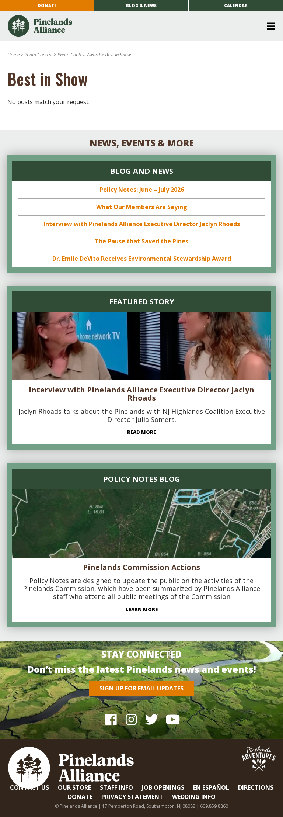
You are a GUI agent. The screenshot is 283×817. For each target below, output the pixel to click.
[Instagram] (131, 719)
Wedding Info (194, 797)
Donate (47, 5)
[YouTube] (171, 719)
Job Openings (163, 787)
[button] (138, 26)
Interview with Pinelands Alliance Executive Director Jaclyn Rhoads (141, 224)
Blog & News (141, 5)
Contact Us (29, 787)
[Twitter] (151, 719)
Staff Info (116, 787)
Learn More (142, 609)
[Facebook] (111, 719)
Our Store (74, 787)
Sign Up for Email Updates (141, 688)
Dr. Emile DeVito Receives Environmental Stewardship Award (141, 259)
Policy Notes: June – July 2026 (141, 190)
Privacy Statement (132, 797)
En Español (211, 787)
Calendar (236, 5)
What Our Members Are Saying (141, 207)
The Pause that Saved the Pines (141, 241)
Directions (255, 787)
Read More (141, 432)
